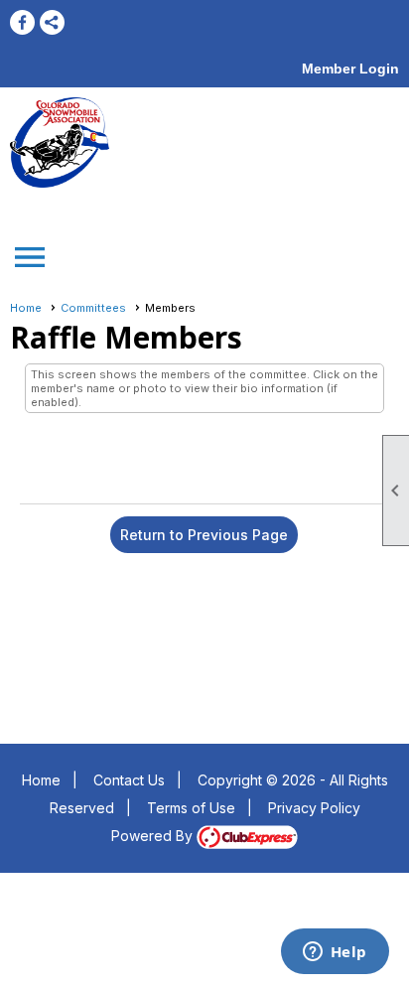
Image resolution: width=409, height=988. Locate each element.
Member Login (350, 68)
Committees (93, 308)
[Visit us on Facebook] (22, 22)
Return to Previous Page (204, 534)
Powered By (154, 835)
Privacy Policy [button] (314, 807)
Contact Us (129, 780)
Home (26, 308)
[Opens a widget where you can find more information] (334, 953)
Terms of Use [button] (191, 807)
